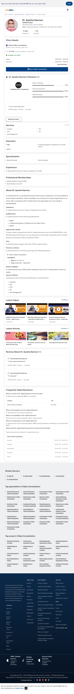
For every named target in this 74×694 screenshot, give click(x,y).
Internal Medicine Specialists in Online (62, 559)
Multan (29, 596)
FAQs (7, 646)
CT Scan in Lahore (61, 590)
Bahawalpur (30, 613)
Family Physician (43, 160)
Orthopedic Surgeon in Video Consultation (62, 517)
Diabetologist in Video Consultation (12, 517)
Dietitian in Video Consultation (12, 505)
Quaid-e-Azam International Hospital (46, 609)
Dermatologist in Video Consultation (29, 510)
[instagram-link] (40, 680)
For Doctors (59, 611)
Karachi (29, 583)
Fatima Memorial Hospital (45, 593)
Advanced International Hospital (44, 614)
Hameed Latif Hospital (44, 586)
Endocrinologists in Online (12, 565)
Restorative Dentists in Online (13, 542)
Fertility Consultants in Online (62, 554)
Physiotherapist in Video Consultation (45, 505)
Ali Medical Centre (43, 601)
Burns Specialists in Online (13, 559)
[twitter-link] (34, 680)
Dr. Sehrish (10, 476)
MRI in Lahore (59, 583)
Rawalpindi (30, 593)
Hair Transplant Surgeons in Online (45, 565)
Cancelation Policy (9, 641)
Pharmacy (59, 614)
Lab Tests (58, 621)
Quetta (29, 616)
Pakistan (11, 14)
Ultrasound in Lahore (62, 598)
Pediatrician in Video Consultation (62, 505)
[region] (37, 313)
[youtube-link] (42, 680)
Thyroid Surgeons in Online (13, 554)
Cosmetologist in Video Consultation (45, 510)
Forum (57, 608)
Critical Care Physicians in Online (29, 559)
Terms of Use (8, 636)
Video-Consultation (19, 14)
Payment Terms (8, 628)
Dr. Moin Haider (27, 476)
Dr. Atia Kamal (60, 476)
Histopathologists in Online (62, 542)
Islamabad (30, 590)
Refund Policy (8, 623)
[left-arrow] (4, 309)
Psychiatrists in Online (27, 565)
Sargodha (29, 609)
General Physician (30, 14)
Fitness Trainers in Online (45, 554)
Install (69, 3)
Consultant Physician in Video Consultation (29, 505)
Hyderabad (30, 623)
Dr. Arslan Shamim (12, 479)
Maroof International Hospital (43, 619)
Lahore (29, 586)
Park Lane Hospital (43, 632)
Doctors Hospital (42, 583)
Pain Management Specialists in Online (46, 542)
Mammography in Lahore (61, 594)
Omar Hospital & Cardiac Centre (45, 597)
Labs (57, 618)
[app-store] (64, 633)
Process (8, 649)
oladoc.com (33, 677)
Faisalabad (30, 606)
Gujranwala (30, 603)
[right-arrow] (69, 309)
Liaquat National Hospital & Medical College (46, 639)
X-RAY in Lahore (60, 586)
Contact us (9, 632)
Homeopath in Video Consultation (62, 522)
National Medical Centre (45, 635)
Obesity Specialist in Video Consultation (29, 517)
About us (8, 608)
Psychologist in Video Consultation (46, 492)
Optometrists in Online (28, 547)
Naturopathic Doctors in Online (46, 559)
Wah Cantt (30, 619)
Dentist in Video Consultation (44, 498)
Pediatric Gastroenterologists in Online (46, 548)
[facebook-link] (37, 680)
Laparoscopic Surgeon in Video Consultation (61, 511)
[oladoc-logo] (9, 10)
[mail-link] (45, 680)
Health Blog (59, 605)
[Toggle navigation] (67, 10)
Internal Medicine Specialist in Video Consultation (61, 499)
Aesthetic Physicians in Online (62, 565)
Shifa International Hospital (45, 605)
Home (6, 14)
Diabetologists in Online (12, 547)
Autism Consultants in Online (29, 554)
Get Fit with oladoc (61, 624)
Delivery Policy (8, 618)
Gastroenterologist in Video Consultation (13, 522)
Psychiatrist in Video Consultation (13, 528)
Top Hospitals (42, 580)
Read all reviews (13, 119)
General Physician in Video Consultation (13, 492)
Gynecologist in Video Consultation (62, 492)
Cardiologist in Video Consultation (46, 517)
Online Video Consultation (17, 45)
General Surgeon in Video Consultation (12, 510)
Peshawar (30, 599)
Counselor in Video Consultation (28, 522)
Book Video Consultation (38, 69)
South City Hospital (43, 623)
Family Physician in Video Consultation (29, 492)
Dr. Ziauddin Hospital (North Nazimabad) (46, 627)
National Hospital (43, 590)
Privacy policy (8, 612)
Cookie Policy (19, 688)
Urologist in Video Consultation (45, 522)
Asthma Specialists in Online (62, 547)
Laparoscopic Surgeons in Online (28, 542)
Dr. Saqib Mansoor (45, 476)
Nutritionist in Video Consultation (29, 498)
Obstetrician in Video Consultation (13, 498)
